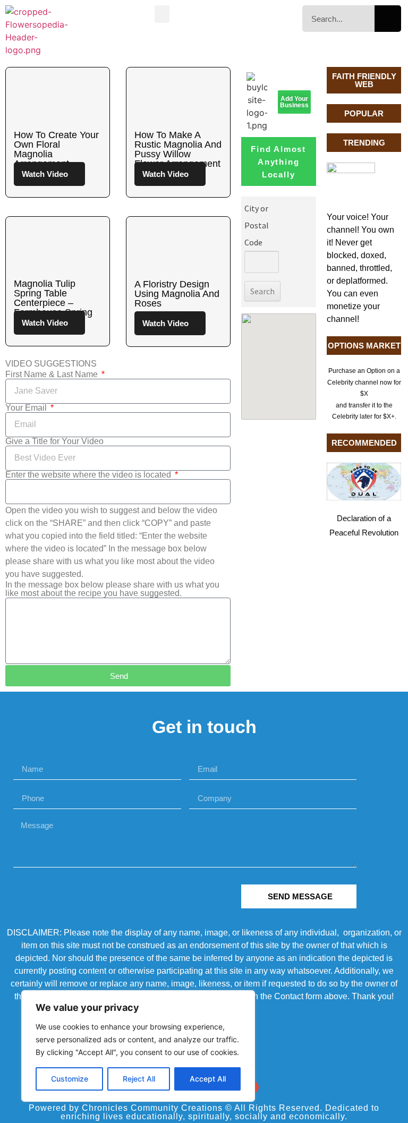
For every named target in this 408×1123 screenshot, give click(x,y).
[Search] (388, 18)
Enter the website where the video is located (89, 475)
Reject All (139, 1078)
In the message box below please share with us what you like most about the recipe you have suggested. (112, 589)
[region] (138, 1046)
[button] (162, 14)
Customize (69, 1078)
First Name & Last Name (52, 374)
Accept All (208, 1078)
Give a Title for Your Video (54, 441)
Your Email (27, 408)
